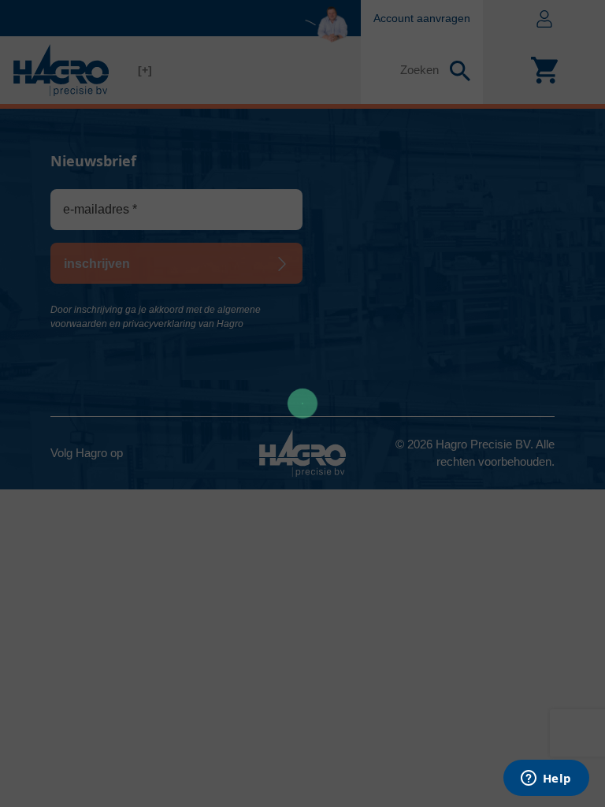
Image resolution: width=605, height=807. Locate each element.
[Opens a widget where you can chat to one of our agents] (546, 779)
